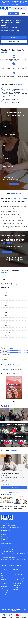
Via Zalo (4, 534)
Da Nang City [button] (5, 357)
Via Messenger (5, 539)
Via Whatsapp (5, 537)
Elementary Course (17, 572)
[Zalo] (10, 615)
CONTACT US (14, 37)
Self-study (3, 455)
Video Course (15, 589)
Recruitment (3, 579)
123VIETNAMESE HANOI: (8, 546)
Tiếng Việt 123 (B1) (5, 597)
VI (9, 9)
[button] (7, 388)
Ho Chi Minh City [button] (6, 354)
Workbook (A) (4, 594)
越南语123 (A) (4, 588)
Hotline (2, 369)
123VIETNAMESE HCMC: (8, 551)
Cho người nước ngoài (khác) (21, 581)
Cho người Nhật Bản (19, 576)
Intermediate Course (17, 583)
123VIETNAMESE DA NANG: (9, 557)
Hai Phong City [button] (5, 359)
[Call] (17, 615)
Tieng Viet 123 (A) (4, 586)
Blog (2, 573)
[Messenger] (4, 615)
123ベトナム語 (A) (4, 592)
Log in (23, 13)
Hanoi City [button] (4, 351)
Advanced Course (16, 585)
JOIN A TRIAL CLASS (14, 41)
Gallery (2, 575)
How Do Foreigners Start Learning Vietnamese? (17, 507)
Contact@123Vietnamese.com (9, 525)
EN (10, 7)
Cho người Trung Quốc (19, 579)
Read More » (13, 510)
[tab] (14, 351)
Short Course (15, 587)
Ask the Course (13, 13)
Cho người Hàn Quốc (19, 574)
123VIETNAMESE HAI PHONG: (9, 563)
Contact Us (3, 577)
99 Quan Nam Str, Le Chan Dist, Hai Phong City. (11, 565)
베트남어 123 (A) (4, 590)
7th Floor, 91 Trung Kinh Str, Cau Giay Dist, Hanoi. (11, 549)
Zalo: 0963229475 (9, 369)
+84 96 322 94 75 (7, 523)
